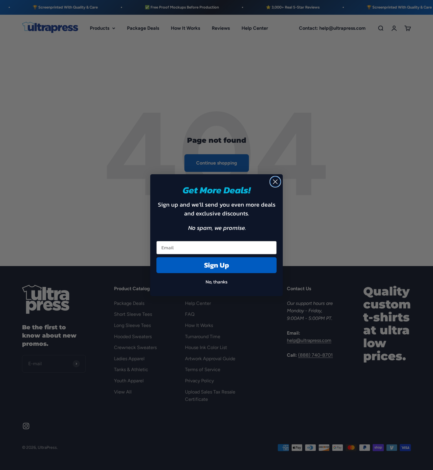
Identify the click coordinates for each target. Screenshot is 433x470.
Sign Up (216, 265)
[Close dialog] (275, 182)
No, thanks (216, 281)
